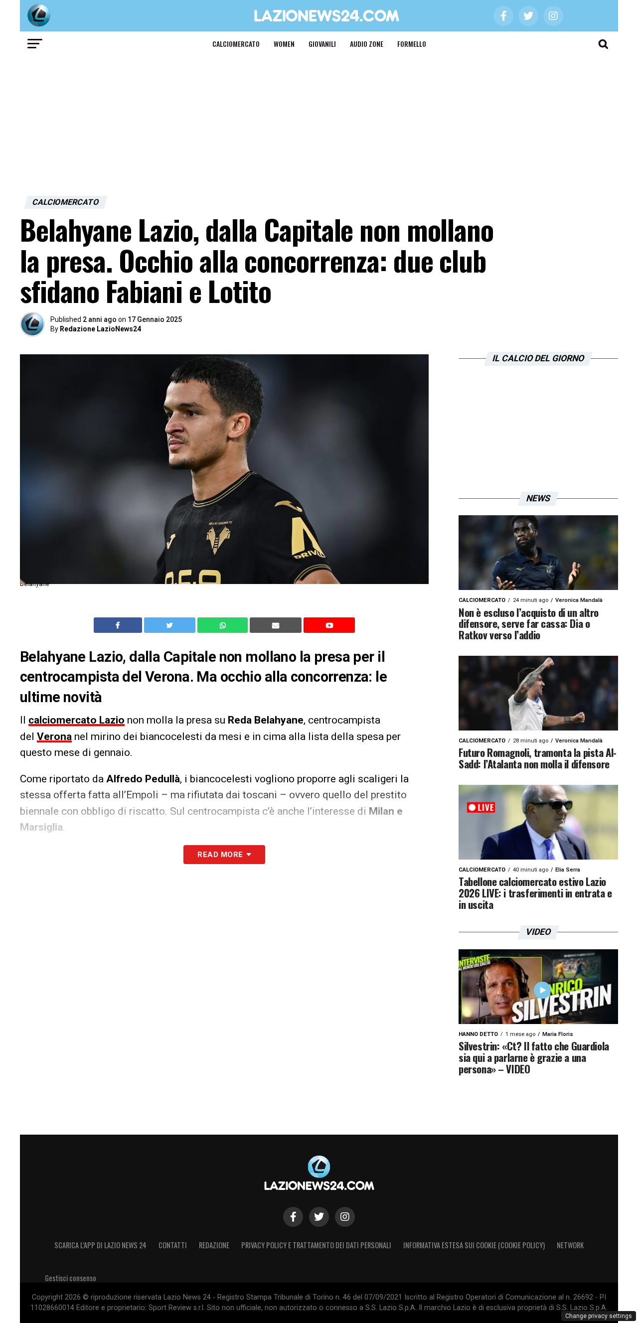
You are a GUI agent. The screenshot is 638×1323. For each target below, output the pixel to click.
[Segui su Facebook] (293, 1217)
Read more (220, 854)
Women (284, 43)
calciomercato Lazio (76, 720)
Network (570, 1245)
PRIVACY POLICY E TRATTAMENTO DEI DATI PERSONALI (316, 1245)
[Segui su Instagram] (345, 1217)
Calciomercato (236, 43)
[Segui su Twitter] (319, 1217)
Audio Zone (366, 43)
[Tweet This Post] (170, 625)
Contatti (173, 1245)
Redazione (214, 1245)
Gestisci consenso (70, 1278)
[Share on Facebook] (119, 625)
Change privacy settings (598, 1316)
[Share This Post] (223, 625)
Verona (54, 736)
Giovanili (322, 43)
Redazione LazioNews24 (100, 329)
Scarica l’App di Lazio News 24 (100, 1245)
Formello (411, 43)
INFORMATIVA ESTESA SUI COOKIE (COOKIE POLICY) (474, 1245)
